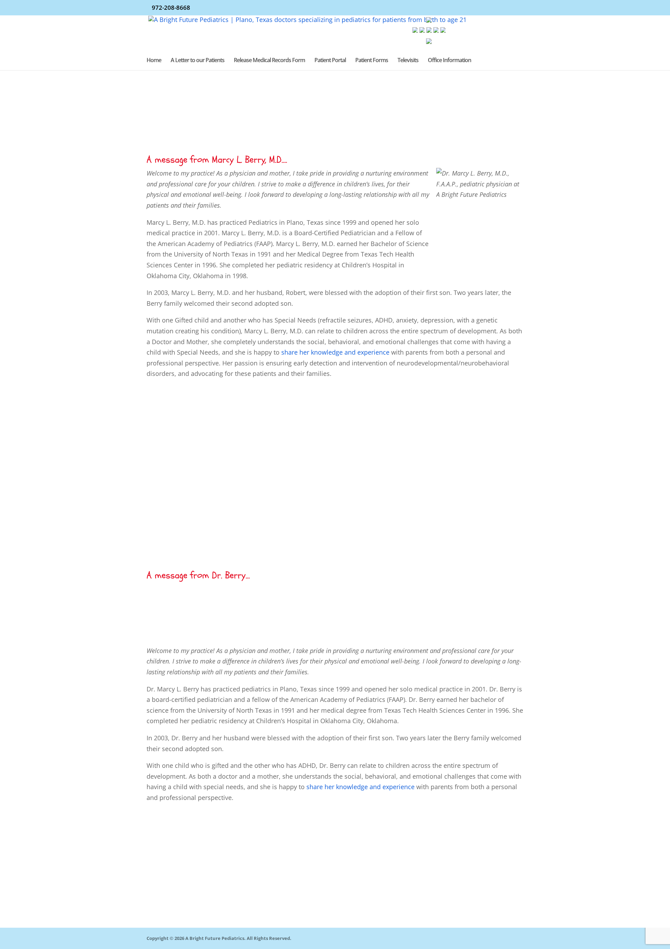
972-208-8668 (171, 7)
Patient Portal (330, 61)
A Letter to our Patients (197, 61)
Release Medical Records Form (269, 61)
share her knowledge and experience (360, 787)
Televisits (407, 61)
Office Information (449, 61)
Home (154, 61)
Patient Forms (371, 61)
